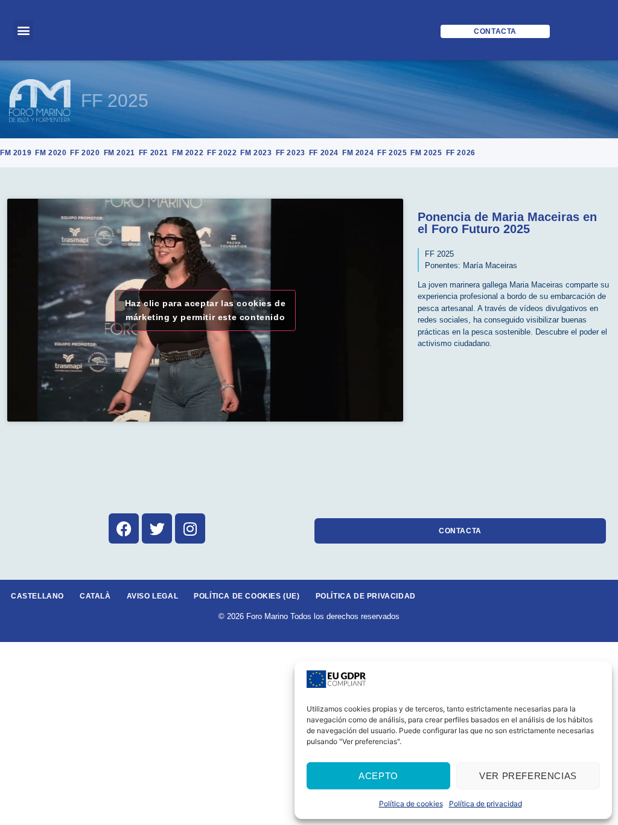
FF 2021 (153, 153)
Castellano (37, 596)
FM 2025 (426, 153)
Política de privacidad (485, 803)
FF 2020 (85, 153)
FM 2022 (187, 153)
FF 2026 (461, 153)
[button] (23, 30)
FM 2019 (15, 153)
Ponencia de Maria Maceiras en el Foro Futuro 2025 (507, 223)
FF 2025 (114, 101)
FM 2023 (256, 153)
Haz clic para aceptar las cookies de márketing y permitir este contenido (205, 310)
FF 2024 (324, 153)
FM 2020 (50, 153)
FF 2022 (222, 153)
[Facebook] (124, 528)
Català (95, 596)
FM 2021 (119, 153)
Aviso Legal (153, 596)
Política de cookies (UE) (246, 596)
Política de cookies (411, 803)
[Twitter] (157, 528)
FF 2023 (290, 153)
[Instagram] (190, 528)
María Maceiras (490, 265)
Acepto (378, 776)
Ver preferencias (528, 776)
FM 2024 (358, 153)
